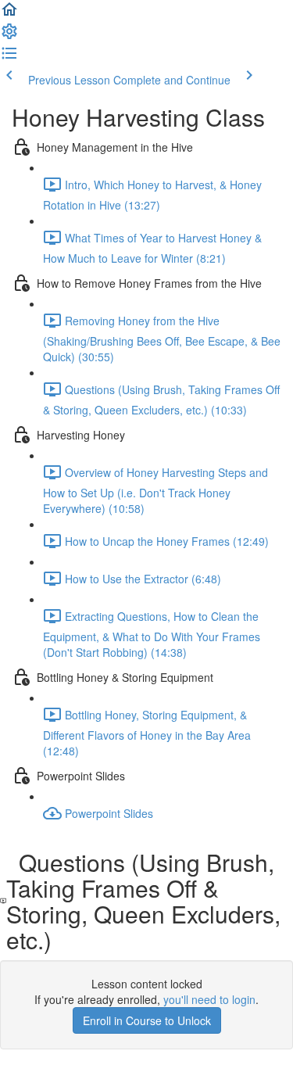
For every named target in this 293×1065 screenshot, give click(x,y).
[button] (9, 14)
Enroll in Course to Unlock (147, 1020)
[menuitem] (9, 36)
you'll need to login (209, 999)
